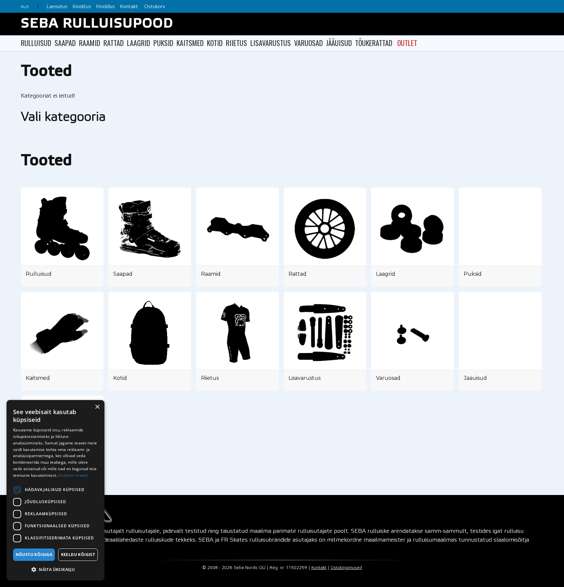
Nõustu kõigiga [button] (34, 554)
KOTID (215, 43)
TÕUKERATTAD (373, 43)
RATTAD (113, 43)
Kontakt (129, 6)
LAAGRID (138, 43)
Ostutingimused (346, 568)
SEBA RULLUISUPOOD (97, 24)
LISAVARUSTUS (270, 43)
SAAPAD (65, 43)
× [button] (97, 407)
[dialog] (55, 490)
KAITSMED (190, 43)
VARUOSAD (308, 43)
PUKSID (163, 43)
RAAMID (89, 43)
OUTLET (407, 43)
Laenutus (57, 6)
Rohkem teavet (73, 475)
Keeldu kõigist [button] (78, 554)
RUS (25, 7)
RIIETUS (236, 43)
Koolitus (81, 6)
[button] (55, 569)
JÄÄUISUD (339, 43)
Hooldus (105, 6)
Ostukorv (154, 6)
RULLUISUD (36, 43)
